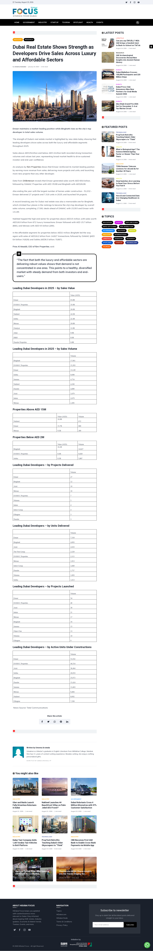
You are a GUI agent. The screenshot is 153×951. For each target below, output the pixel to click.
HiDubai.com (61, 914)
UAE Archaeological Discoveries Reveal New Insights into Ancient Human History (128, 58)
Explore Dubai (132, 222)
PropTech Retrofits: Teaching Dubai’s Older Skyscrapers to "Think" (52, 842)
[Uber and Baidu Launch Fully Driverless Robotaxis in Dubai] (25, 787)
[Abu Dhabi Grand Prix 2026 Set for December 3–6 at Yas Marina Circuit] (109, 106)
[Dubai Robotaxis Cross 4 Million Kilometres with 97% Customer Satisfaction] (84, 787)
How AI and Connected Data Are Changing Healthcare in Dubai (127, 198)
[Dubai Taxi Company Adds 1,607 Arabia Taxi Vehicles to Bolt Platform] (25, 824)
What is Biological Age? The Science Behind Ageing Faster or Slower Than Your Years (128, 152)
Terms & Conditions (64, 921)
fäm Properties (34, 167)
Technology (47, 836)
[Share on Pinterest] (61, 721)
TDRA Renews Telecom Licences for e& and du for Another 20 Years (127, 168)
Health (89, 22)
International (121, 234)
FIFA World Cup (126, 226)
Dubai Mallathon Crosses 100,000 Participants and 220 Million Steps (128, 74)
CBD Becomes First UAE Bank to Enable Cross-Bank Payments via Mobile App (83, 842)
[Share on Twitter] (48, 721)
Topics (59, 911)
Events (100, 22)
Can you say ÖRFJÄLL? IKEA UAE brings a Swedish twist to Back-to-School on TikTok (128, 43)
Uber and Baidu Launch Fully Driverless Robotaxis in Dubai (24, 805)
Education (107, 222)
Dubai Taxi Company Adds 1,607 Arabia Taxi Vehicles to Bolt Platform (25, 842)
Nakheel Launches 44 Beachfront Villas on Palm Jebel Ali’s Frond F (54, 805)
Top (136, 946)
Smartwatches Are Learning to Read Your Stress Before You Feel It (128, 183)
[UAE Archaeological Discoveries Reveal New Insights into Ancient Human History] (109, 59)
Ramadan (119, 238)
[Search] (137, 22)
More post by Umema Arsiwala (38, 760)
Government (29, 22)
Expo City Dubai (109, 226)
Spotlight (78, 22)
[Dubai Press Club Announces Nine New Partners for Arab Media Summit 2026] (109, 91)
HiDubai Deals (62, 918)
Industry (42, 22)
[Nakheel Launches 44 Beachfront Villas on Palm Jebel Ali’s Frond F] (55, 787)
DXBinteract (28, 180)
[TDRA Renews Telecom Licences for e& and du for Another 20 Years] (109, 169)
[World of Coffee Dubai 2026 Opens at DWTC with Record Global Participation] (33, 869)
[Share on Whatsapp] (55, 721)
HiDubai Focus (23, 946)
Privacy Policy (62, 925)
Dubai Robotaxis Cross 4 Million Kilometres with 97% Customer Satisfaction (84, 805)
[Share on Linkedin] (67, 721)
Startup (55, 22)
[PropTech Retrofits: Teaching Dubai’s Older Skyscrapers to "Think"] (55, 824)
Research (29, 39)
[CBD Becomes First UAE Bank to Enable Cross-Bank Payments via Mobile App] (84, 824)
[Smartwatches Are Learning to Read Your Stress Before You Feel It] (109, 184)
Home (16, 22)
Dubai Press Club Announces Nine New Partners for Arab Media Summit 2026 (126, 90)
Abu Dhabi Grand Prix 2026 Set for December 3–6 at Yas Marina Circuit (127, 106)
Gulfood (121, 230)
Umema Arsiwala (20, 66)
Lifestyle (120, 38)
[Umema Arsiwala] (18, 757)
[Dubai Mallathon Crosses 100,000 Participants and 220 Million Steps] (109, 75)
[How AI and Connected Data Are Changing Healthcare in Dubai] (109, 198)
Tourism (66, 22)
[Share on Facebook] (42, 721)
